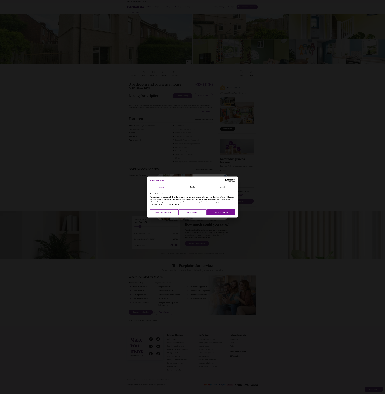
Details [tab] (192, 187)
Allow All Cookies (221, 212)
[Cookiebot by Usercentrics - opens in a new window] (226, 180)
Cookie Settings (191, 212)
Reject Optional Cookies (163, 212)
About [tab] (222, 187)
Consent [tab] (162, 187)
